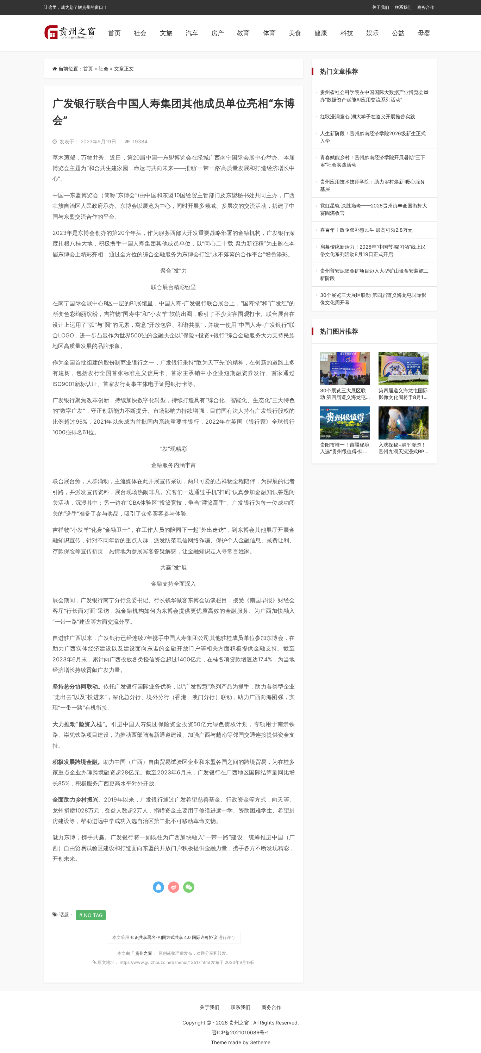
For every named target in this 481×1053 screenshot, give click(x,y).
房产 (217, 33)
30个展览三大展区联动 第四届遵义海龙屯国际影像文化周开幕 (374, 299)
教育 (243, 33)
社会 (140, 33)
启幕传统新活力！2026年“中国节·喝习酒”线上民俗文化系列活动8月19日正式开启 (374, 251)
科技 (347, 33)
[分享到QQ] (158, 887)
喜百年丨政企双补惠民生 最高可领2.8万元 (373, 230)
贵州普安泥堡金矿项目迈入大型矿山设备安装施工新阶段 (374, 275)
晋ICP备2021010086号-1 (240, 1032)
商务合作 (425, 7)
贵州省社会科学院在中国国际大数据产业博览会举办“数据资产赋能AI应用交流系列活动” (374, 96)
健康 (320, 33)
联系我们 (403, 7)
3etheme (260, 1042)
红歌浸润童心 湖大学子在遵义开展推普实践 (374, 116)
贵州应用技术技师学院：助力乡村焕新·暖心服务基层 (372, 186)
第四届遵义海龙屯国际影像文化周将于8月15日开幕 (403, 394)
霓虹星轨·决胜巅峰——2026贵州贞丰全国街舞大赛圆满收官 (373, 209)
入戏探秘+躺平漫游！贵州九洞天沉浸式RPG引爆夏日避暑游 (403, 448)
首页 (114, 33)
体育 (269, 33)
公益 (398, 33)
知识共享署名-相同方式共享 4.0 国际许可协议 (173, 937)
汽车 (192, 33)
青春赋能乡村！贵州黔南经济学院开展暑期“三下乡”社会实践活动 (372, 161)
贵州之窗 (144, 953)
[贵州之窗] (70, 32)
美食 (295, 33)
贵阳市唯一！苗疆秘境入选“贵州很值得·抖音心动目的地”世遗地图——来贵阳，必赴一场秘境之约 (344, 448)
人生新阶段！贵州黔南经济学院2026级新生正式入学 (373, 137)
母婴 (424, 33)
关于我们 (380, 7)
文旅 (166, 33)
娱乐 (372, 33)
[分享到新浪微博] (173, 887)
